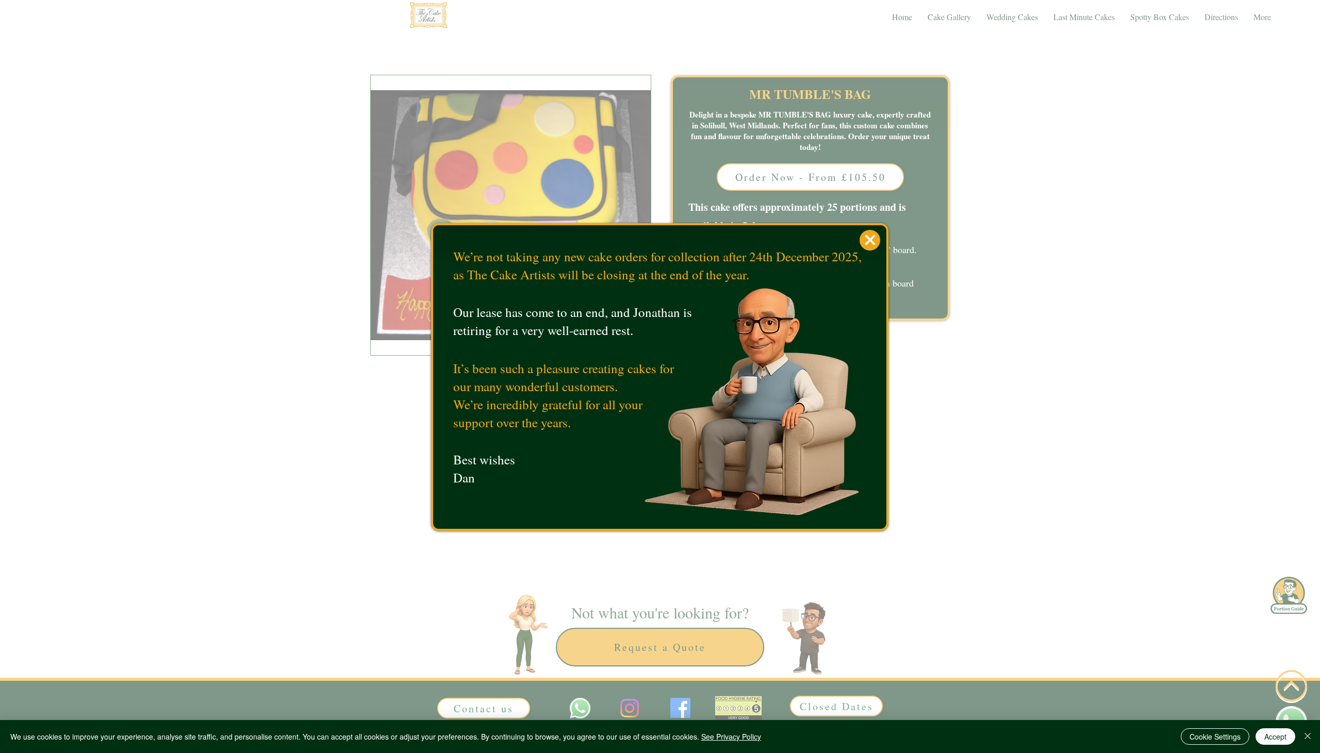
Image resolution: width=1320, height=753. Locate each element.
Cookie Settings (1215, 736)
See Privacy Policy (731, 736)
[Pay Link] (870, 240)
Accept (1275, 736)
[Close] (1307, 736)
